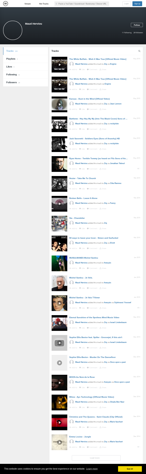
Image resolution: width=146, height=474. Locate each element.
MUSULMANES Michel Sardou (83, 258)
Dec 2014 (136, 317)
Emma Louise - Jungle (80, 437)
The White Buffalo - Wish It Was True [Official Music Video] (97, 59)
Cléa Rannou (115, 183)
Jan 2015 (137, 257)
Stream (28, 4)
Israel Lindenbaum (118, 322)
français (107, 263)
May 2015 (136, 59)
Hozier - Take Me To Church (82, 178)
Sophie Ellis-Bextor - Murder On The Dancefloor (92, 357)
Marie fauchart (116, 422)
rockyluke (114, 124)
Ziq (105, 64)
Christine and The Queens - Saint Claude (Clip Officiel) (95, 417)
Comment (93, 69)
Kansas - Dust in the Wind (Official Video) (89, 99)
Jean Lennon (115, 104)
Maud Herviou (81, 64)
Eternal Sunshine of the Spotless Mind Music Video (94, 317)
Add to (74, 69)
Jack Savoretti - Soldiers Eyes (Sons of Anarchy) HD (94, 138)
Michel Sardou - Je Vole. (81, 278)
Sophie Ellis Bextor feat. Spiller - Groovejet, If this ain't (95, 337)
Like (83, 69)
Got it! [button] (130, 469)
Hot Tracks (43, 4)
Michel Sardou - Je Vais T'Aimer (84, 297)
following (127, 32)
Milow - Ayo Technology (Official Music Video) (91, 397)
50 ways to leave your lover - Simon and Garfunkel (93, 238)
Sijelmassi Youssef (122, 302)
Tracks (12, 51)
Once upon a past (118, 362)
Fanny (112, 203)
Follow (137, 25)
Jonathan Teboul (117, 163)
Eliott (112, 243)
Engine (113, 64)
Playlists (12, 59)
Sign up (137, 4)
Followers (13, 82)
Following (13, 74)
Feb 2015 (137, 178)
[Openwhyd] (5, 3)
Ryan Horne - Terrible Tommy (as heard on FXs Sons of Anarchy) (100, 158)
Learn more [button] (92, 469)
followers (138, 32)
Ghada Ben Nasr (117, 402)
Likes (10, 66)
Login (126, 4)
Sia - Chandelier (77, 218)
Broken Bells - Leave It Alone (83, 198)
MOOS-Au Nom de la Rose (82, 377)
